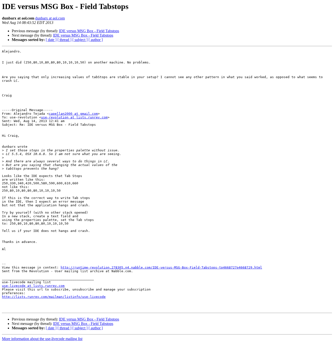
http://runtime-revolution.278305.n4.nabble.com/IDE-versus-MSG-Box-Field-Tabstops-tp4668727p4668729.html (161, 267)
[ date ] (51, 40)
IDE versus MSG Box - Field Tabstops (89, 31)
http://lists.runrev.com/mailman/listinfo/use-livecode (54, 297)
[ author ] (96, 40)
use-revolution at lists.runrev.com (74, 117)
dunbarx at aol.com (50, 18)
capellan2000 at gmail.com (73, 113)
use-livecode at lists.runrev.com (33, 286)
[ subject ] (80, 40)
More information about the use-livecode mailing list (42, 339)
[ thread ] (64, 40)
